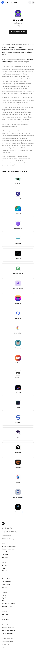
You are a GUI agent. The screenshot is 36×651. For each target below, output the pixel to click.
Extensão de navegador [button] (9, 549)
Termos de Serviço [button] (7, 641)
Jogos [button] (3, 568)
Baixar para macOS (19, 32)
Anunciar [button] (4, 587)
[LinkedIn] (5, 528)
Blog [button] (3, 600)
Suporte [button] (4, 598)
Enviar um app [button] (6, 584)
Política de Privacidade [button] (8, 630)
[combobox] (11, 531)
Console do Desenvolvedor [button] (9, 579)
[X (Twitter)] (2, 528)
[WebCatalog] (3, 523)
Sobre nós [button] (5, 614)
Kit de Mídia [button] (5, 619)
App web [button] (4, 552)
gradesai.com (18, 23)
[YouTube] (8, 528)
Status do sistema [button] (7, 606)
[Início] (9, 2)
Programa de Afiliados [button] (8, 603)
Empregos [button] (5, 617)
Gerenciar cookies (6, 535)
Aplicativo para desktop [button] (9, 546)
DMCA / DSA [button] (5, 644)
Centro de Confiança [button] (8, 627)
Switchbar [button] (5, 554)
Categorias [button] (5, 571)
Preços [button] (4, 595)
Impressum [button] (5, 647)
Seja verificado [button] (6, 581)
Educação (18, 26)
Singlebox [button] (5, 557)
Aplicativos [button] (5, 565)
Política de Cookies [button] (7, 633)
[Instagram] (11, 528)
